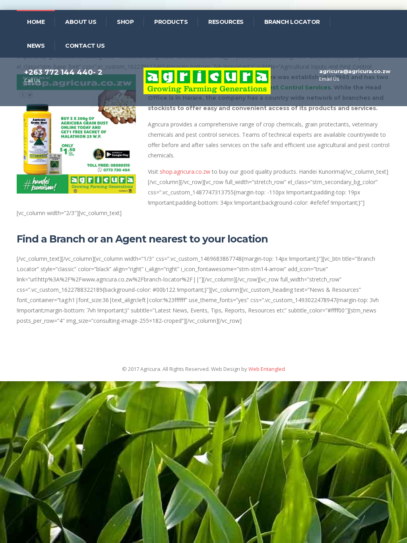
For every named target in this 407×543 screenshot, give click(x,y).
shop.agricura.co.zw (185, 171)
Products (171, 21)
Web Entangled (266, 368)
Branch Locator (292, 21)
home (36, 21)
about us (80, 21)
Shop (125, 21)
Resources (226, 21)
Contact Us (85, 45)
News (36, 45)
